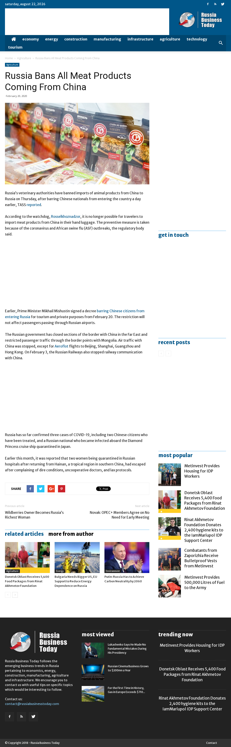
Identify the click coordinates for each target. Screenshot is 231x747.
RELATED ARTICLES (24, 534)
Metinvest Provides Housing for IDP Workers (202, 471)
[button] (220, 43)
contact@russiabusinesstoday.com (32, 704)
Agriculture (170, 39)
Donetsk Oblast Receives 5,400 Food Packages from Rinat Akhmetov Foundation (27, 581)
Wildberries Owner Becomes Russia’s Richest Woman (34, 514)
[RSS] (215, 4)
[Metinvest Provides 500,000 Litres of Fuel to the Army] (169, 586)
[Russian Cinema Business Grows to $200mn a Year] (93, 672)
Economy (30, 39)
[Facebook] (207, 4)
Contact (211, 743)
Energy (51, 39)
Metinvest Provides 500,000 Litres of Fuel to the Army (204, 582)
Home (9, 58)
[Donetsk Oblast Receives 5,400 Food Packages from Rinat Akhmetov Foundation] (27, 557)
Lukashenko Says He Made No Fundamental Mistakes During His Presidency (127, 648)
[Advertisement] (77, 274)
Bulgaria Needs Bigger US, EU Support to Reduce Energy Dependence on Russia (76, 581)
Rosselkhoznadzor (65, 216)
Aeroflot (61, 346)
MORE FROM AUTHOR (71, 534)
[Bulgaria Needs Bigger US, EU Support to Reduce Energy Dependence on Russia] (77, 557)
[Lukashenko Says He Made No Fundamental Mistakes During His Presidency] (93, 650)
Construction (75, 39)
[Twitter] (222, 4)
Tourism (15, 47)
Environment (113, 571)
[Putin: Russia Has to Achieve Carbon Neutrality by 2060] (126, 557)
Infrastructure (140, 39)
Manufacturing (107, 39)
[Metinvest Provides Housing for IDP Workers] (169, 474)
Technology (197, 39)
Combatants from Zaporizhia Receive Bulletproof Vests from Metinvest (201, 558)
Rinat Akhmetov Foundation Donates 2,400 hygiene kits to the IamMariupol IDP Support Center (203, 530)
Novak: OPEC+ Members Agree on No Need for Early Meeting (119, 514)
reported (34, 205)
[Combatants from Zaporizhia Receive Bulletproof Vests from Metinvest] (169, 559)
